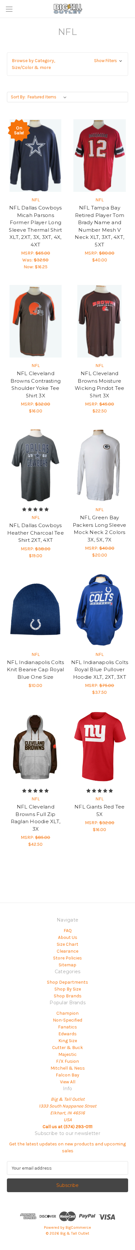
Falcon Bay (67, 1075)
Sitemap (67, 965)
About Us (67, 937)
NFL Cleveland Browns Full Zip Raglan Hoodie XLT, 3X (36, 818)
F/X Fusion (67, 1061)
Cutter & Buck (67, 1047)
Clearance (67, 951)
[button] (67, 64)
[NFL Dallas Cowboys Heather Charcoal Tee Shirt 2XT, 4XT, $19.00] (35, 465)
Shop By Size (67, 989)
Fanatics (67, 1027)
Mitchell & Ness (67, 1068)
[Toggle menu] (9, 9)
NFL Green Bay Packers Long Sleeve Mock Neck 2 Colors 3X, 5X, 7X (99, 528)
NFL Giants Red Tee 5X (99, 810)
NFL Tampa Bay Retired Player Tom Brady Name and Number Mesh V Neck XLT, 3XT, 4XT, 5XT (99, 226)
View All (67, 1082)
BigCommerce (78, 1227)
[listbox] (48, 97)
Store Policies (67, 958)
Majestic (67, 1054)
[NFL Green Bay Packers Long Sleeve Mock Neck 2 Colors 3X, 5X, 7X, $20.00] (99, 465)
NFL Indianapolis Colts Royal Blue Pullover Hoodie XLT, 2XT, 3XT (99, 669)
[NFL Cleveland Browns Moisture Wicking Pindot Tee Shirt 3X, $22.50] (99, 321)
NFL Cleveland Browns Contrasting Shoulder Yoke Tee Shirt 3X (35, 384)
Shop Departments (67, 982)
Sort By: (18, 96)
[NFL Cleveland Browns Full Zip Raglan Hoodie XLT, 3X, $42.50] (35, 746)
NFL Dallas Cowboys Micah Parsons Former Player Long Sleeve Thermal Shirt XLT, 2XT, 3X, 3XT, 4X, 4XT (35, 226)
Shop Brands (68, 996)
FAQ (68, 930)
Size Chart (67, 944)
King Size (67, 1040)
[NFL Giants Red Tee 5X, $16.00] (99, 746)
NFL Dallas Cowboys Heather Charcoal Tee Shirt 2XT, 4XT (35, 532)
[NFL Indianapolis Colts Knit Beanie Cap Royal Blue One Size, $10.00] (35, 610)
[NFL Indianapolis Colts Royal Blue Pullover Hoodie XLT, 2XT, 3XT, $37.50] (99, 610)
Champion (67, 1013)
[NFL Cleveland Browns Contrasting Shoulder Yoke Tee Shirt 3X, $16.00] (35, 321)
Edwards (67, 1034)
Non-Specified (67, 1020)
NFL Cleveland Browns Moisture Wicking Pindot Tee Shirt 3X (100, 384)
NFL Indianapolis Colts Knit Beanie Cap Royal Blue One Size (35, 669)
